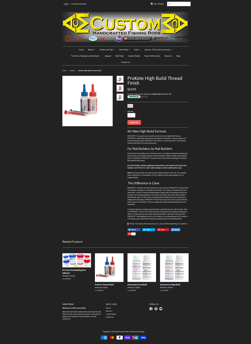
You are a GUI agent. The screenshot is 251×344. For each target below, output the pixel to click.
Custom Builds (134, 56)
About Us (168, 56)
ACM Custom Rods (122, 332)
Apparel (108, 56)
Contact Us (125, 62)
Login (66, 4)
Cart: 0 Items (158, 4)
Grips (136, 50)
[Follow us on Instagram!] (156, 309)
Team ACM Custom (152, 56)
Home (81, 50)
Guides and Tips (107, 50)
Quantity (130, 111)
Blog (178, 56)
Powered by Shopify (137, 332)
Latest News (68, 304)
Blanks (91, 50)
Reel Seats (124, 50)
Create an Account (78, 4)
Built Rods (119, 56)
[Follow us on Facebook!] (151, 309)
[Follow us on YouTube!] (161, 309)
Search (108, 308)
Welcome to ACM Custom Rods (74, 308)
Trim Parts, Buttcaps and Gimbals (85, 56)
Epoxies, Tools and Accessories (158, 50)
